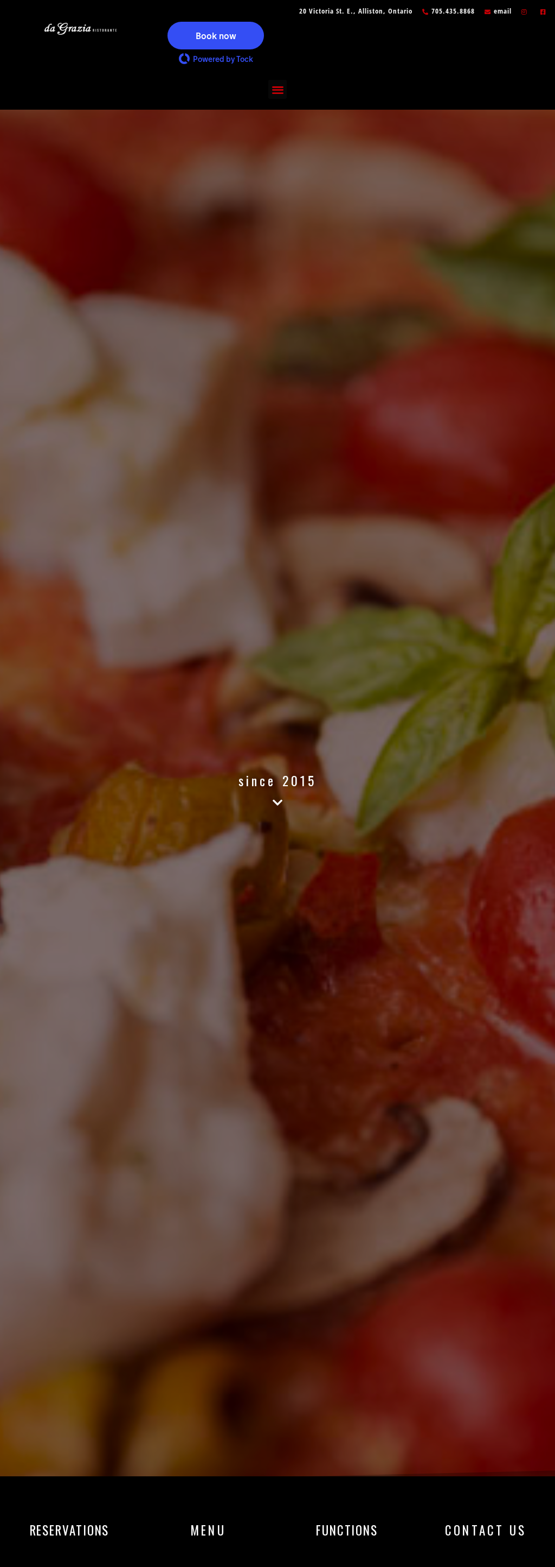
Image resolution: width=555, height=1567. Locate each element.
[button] (215, 35)
